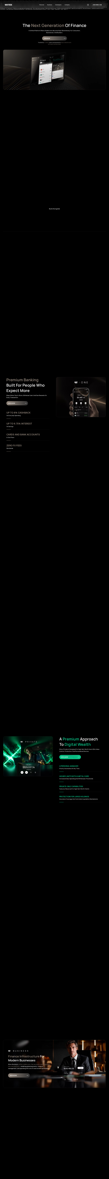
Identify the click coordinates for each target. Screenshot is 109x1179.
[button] (88, 4)
